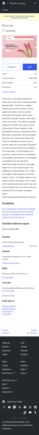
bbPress (6, 388)
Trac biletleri (6, 314)
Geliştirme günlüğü (8, 306)
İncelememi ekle (8, 246)
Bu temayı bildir (7, 277)
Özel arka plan (11, 209)
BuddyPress (8, 392)
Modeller (24, 354)
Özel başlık (31, 209)
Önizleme (11, 67)
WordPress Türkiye (14, 402)
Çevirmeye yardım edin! (19, 18)
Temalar (5, 10)
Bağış (24, 369)
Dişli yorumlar (13, 217)
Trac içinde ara (7, 311)
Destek (5, 365)
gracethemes (10, 31)
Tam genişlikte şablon (17, 214)
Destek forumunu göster (11, 263)
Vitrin (23, 343)
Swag (24, 373)
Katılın (23, 361)
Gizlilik (4, 354)
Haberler (5, 347)
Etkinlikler (24, 365)
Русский (11, 291)
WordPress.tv (8, 373)
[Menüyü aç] (35, 3)
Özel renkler (22, 209)
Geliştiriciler (6, 369)
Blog (3, 209)
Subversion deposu (9, 309)
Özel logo (5, 211)
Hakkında (6, 343)
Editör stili (22, 211)
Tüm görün (33, 246)
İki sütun (22, 217)
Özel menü (14, 211)
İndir (30, 67)
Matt (5, 384)
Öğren (4, 361)
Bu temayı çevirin (8, 295)
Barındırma (6, 351)
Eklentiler (24, 351)
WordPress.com (9, 380)
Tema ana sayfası (8, 92)
